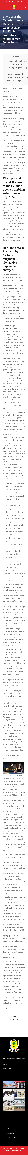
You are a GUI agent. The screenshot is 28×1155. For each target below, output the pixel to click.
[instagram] (17, 1)
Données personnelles (11, 1137)
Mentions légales (9, 1133)
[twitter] (12, 1)
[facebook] (6, 1)
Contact (20, 1)
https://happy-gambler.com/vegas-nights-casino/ (12, 328)
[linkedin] (9, 1)
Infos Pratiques (9, 1129)
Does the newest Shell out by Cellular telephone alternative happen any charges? (17, 77)
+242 (4, 1065)
